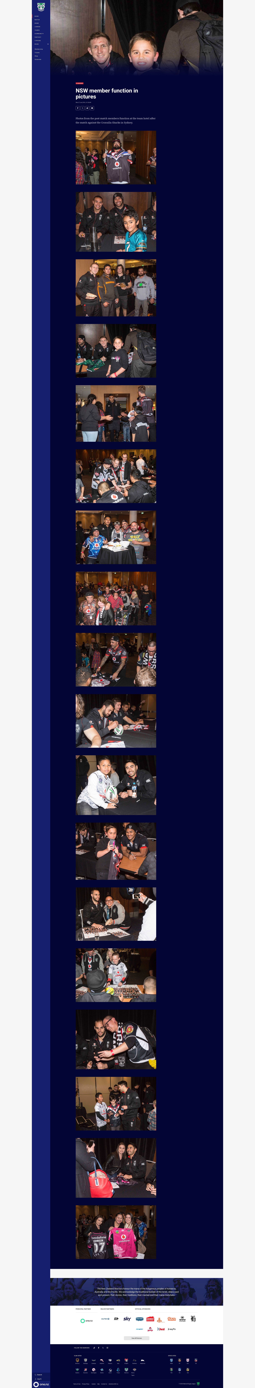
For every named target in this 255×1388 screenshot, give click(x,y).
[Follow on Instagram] (107, 1348)
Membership (39, 49)
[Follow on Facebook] (98, 1348)
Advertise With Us (113, 1384)
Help (98, 1384)
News (37, 16)
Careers (94, 1384)
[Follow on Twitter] (103, 1348)
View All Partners (137, 1338)
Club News (79, 83)
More (37, 44)
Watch (37, 19)
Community (39, 33)
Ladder (37, 26)
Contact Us (104, 1384)
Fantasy (38, 37)
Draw (37, 23)
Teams (37, 30)
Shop (36, 56)
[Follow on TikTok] (94, 1348)
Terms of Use (76, 1384)
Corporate (38, 59)
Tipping (38, 40)
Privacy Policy (85, 1384)
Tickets (37, 52)
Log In (39, 1379)
